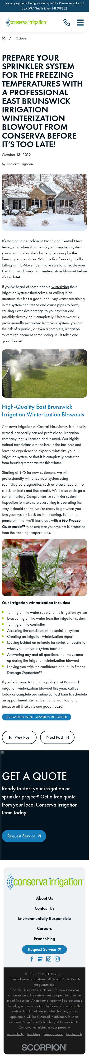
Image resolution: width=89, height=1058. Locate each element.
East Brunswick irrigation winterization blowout (39, 271)
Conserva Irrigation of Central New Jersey (35, 426)
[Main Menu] (80, 22)
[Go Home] (3, 38)
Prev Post (22, 737)
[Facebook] (31, 959)
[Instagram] (57, 959)
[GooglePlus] (40, 959)
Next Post (54, 737)
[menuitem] (15, 1034)
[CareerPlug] (48, 959)
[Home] (26, 22)
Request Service (21, 836)
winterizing (60, 286)
